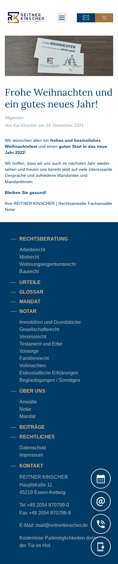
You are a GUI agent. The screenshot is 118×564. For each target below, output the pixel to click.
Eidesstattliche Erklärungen (48, 372)
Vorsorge (29, 351)
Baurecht (29, 271)
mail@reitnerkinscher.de (62, 525)
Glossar (31, 292)
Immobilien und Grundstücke (50, 322)
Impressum (31, 454)
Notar (25, 409)
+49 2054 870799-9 (50, 512)
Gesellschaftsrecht (39, 329)
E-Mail (86, 17)
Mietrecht (29, 257)
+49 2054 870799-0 (48, 505)
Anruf (104, 17)
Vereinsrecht (32, 336)
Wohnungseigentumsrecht (47, 264)
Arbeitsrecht (32, 249)
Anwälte (28, 401)
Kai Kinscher (25, 125)
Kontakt (31, 465)
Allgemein (14, 117)
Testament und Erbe (40, 343)
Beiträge (32, 427)
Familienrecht (34, 358)
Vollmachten (32, 365)
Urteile (30, 282)
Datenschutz (32, 447)
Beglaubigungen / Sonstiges (49, 380)
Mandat (30, 301)
